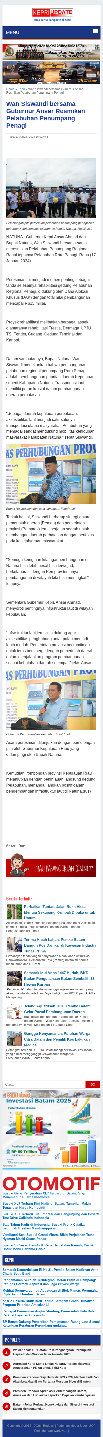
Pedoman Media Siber (71, 1426)
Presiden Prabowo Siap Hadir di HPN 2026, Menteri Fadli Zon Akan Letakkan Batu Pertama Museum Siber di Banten (55, 1379)
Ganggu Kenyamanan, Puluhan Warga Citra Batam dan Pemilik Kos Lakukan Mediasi (57, 1039)
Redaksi (48, 1426)
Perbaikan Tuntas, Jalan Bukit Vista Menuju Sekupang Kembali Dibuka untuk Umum (59, 912)
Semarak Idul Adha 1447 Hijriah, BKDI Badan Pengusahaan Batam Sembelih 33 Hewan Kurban (59, 978)
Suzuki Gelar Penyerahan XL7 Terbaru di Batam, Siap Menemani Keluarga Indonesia (43, 1195)
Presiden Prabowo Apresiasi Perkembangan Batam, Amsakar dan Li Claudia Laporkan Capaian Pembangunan (54, 1393)
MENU (12, 32)
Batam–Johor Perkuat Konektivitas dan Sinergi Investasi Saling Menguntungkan (53, 1407)
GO (92, 1084)
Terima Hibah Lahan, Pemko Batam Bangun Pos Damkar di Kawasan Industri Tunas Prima (60, 945)
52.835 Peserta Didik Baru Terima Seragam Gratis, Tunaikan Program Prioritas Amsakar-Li (48, 1303)
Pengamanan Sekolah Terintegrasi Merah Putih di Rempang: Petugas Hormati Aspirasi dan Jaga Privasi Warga (49, 1282)
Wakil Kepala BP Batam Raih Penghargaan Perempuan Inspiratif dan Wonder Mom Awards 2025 (52, 1352)
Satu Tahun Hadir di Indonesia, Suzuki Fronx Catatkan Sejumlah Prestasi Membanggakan (44, 1226)
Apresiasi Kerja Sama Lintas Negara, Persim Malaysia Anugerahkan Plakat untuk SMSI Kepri (51, 1366)
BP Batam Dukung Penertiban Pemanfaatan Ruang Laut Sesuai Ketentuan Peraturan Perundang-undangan (51, 1323)
